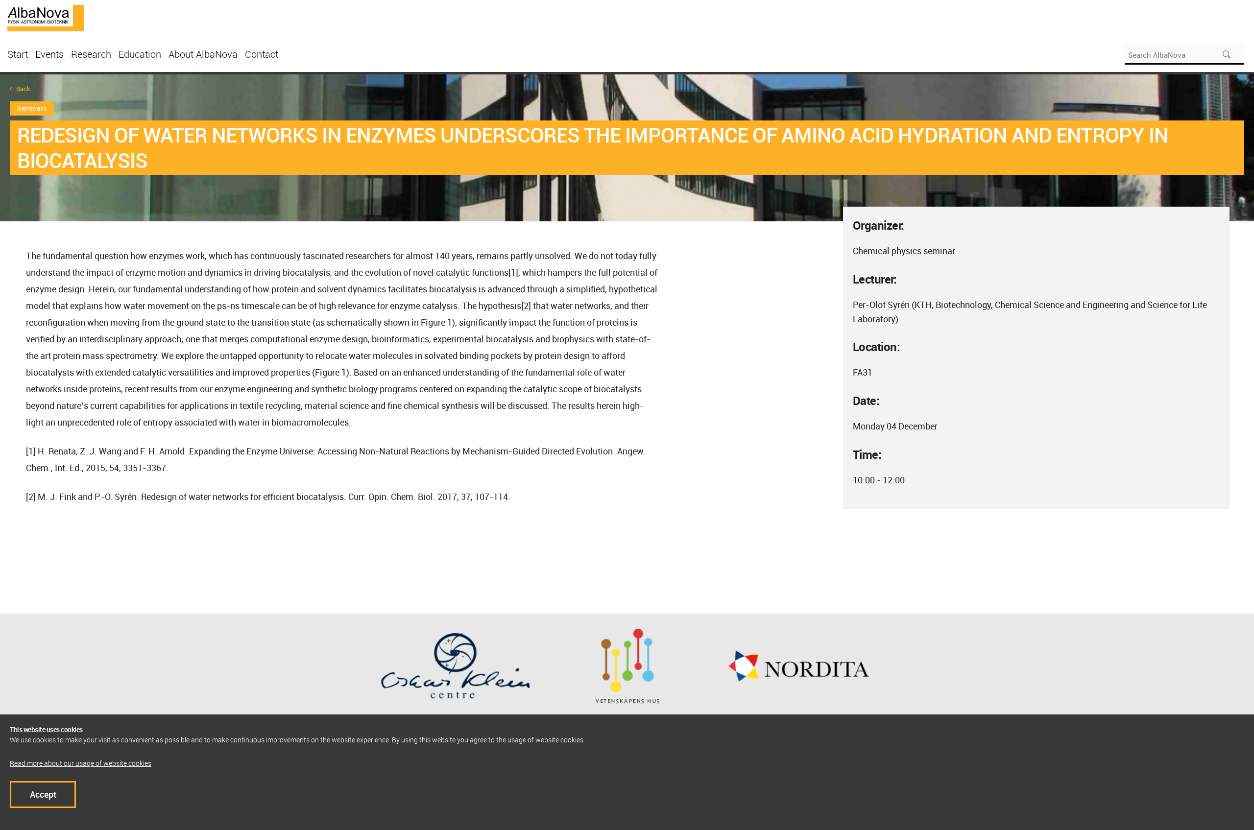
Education (140, 54)
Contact (261, 54)
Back (23, 89)
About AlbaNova (203, 54)
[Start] (45, 17)
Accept (43, 794)
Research (91, 54)
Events (49, 54)
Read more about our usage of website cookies (80, 763)
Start (17, 54)
